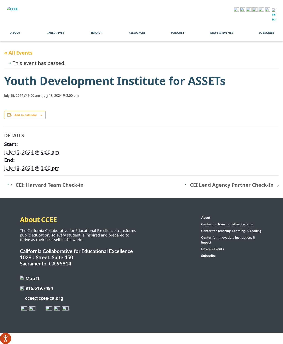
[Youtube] (255, 10)
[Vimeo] (261, 10)
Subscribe (266, 33)
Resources (137, 33)
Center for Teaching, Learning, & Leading (231, 231)
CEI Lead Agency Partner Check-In (232, 184)
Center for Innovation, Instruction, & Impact (228, 240)
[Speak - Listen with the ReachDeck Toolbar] (5, 338)
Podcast (177, 33)
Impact (96, 33)
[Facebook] (236, 10)
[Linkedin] (267, 10)
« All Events (18, 52)
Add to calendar (25, 115)
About (15, 33)
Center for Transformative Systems (227, 224)
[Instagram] (249, 10)
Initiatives (55, 33)
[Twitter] (242, 10)
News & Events (221, 33)
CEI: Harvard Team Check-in (49, 184)
